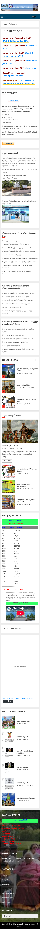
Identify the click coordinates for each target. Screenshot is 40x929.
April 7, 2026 (22, 770)
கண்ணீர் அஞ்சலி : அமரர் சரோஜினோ (25, 752)
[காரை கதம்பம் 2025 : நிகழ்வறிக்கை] (8, 486)
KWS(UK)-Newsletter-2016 (16, 41)
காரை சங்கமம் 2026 (23, 400)
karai (5, 448)
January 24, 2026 (23, 785)
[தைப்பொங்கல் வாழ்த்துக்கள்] (8, 799)
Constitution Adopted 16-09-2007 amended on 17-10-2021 (18, 698)
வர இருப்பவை (6, 902)
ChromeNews (29, 924)
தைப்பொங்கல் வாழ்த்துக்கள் (26, 798)
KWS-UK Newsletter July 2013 (18, 54)
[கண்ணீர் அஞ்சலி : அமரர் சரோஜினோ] (8, 753)
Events (4, 876)
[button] (2, 16)
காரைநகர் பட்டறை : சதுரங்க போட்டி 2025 (26, 500)
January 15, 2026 (23, 800)
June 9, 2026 (22, 739)
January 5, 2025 (23, 504)
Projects (5, 889)
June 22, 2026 (22, 403)
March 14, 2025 (23, 389)
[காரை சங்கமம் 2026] (8, 401)
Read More (6, 461)
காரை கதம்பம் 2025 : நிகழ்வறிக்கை (23, 485)
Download (7, 701)
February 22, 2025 (23, 489)
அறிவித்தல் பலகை (8, 893)
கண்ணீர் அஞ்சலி (22, 737)
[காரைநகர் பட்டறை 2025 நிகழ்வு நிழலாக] (8, 386)
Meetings (5, 884)
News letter (30, 68)
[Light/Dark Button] (34, 17)
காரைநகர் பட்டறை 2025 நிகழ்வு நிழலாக (27, 470)
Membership (13, 100)
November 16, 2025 (24, 372)
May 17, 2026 (22, 756)
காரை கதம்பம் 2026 (23, 370)
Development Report (13, 75)
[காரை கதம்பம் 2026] (8, 371)
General (5, 880)
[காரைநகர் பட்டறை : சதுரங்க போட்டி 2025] (8, 502)
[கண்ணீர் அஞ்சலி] (8, 738)
